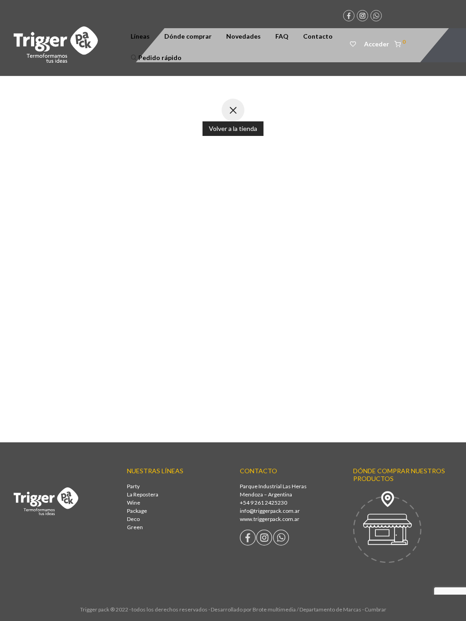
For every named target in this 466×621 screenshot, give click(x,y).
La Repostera (142, 494)
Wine (133, 502)
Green (135, 527)
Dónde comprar (188, 36)
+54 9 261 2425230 (263, 502)
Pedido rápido (159, 57)
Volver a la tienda (233, 128)
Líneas (140, 36)
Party (133, 486)
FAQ (282, 36)
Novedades (243, 36)
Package (137, 510)
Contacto (318, 36)
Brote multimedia (274, 609)
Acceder (376, 44)
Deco (133, 519)
